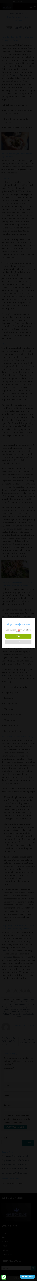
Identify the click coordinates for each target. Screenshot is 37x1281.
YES (18, 636)
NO (18, 642)
